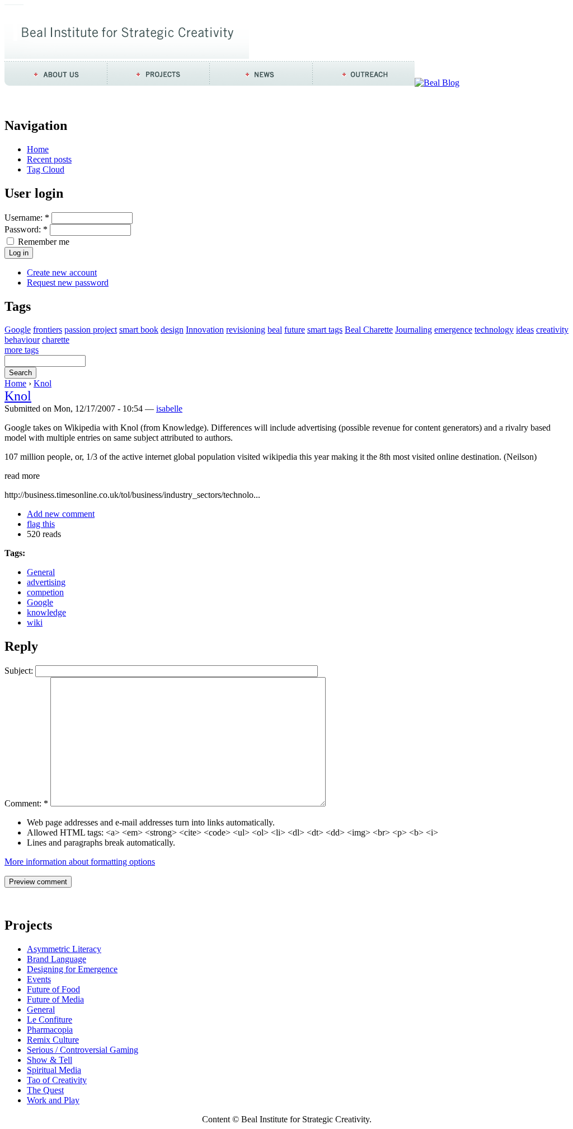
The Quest (45, 1090)
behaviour (22, 339)
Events (39, 979)
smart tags (324, 329)
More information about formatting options (79, 861)
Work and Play (53, 1100)
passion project (90, 329)
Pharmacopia (50, 1029)
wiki (35, 622)
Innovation (205, 329)
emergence (453, 329)
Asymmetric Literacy (64, 949)
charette (55, 339)
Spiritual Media (54, 1070)
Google (17, 329)
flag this (41, 524)
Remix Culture (53, 1039)
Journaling (413, 329)
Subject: (18, 670)
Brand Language (56, 959)
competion (45, 592)
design (172, 329)
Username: (26, 217)
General (41, 572)
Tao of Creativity (57, 1080)
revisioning (245, 329)
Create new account (62, 272)
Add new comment (61, 514)
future (294, 329)
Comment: (26, 803)
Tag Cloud (45, 169)
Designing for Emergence (72, 969)
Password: (26, 229)
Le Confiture (49, 1019)
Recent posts (49, 159)
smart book (138, 329)
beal (274, 329)
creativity (552, 329)
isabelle (169, 408)
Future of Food (53, 989)
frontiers (47, 329)
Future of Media (55, 999)
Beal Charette (369, 329)
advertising (46, 582)
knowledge (46, 612)
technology (494, 329)
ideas (525, 329)
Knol (42, 383)
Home (38, 149)
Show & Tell (49, 1060)
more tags (21, 349)
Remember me (42, 241)
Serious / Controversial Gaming (82, 1050)
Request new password (68, 282)
